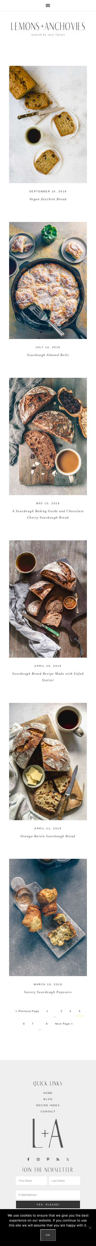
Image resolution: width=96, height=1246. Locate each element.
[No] (89, 1227)
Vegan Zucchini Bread (48, 199)
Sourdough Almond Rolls (48, 355)
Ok (48, 1235)
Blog (48, 1099)
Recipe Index (48, 1105)
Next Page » (64, 1023)
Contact (48, 1111)
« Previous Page (27, 1011)
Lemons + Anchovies (48, 28)
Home (48, 1093)
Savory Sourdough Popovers (48, 992)
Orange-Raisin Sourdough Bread (48, 836)
